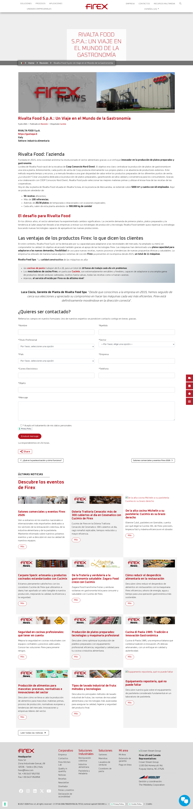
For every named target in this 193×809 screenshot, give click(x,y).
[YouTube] (49, 791)
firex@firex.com (25, 770)
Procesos (40, 4)
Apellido (103, 325)
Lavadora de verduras (104, 763)
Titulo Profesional (27, 340)
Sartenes (103, 755)
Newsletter (63, 783)
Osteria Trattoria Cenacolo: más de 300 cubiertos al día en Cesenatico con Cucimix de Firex (96, 515)
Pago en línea (125, 765)
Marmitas (103, 758)
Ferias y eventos (66, 790)
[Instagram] (28, 791)
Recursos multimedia (164, 4)
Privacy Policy (118, 804)
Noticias (62, 775)
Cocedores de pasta (105, 770)
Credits (149, 804)
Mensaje (23, 397)
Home (31, 63)
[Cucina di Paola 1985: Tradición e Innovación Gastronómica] (150, 620)
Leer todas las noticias (32, 733)
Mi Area (122, 755)
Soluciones (26, 4)
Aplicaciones (55, 4)
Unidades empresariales (39, 9)
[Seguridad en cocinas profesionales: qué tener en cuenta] (43, 620)
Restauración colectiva (85, 759)
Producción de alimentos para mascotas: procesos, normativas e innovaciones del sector (40, 689)
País (21, 354)
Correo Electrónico (28, 369)
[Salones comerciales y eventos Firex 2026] (43, 500)
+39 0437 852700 (31, 774)
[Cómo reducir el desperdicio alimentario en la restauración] (150, 563)
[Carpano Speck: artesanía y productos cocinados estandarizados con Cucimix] (43, 563)
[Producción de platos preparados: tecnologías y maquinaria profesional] (96, 620)
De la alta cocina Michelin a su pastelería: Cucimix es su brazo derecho (145, 514)
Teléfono (104, 369)
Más (22, 547)
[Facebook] (21, 791)
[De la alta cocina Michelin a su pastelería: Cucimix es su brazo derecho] (150, 499)
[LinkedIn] (35, 791)
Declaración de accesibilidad (65, 795)
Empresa (130, 4)
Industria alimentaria (84, 765)
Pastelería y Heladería (84, 772)
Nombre (22, 325)
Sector (102, 340)
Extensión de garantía (125, 759)
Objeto (22, 383)
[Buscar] (180, 4)
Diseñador (63, 786)
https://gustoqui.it (27, 134)
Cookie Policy (136, 804)
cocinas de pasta (36, 268)
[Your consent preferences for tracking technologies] (5, 804)
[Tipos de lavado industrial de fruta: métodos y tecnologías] (96, 674)
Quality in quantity (62, 770)
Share (26, 451)
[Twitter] (42, 791)
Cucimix (63, 124)
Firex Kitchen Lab (64, 763)
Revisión (44, 63)
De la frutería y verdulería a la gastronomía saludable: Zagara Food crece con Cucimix (95, 579)
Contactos (144, 4)
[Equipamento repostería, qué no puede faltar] (149, 672)
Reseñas (62, 779)
